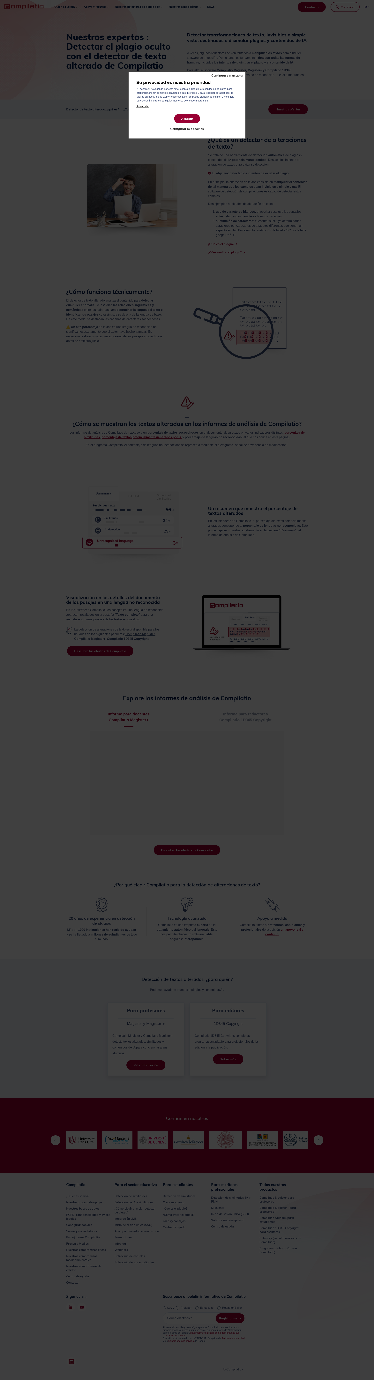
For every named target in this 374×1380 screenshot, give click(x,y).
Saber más (142, 106)
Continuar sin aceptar (227, 75)
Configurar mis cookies (187, 128)
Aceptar (187, 119)
